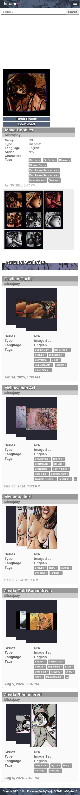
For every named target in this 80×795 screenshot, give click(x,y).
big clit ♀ (40, 666)
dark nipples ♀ (61, 469)
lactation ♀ (65, 479)
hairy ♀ (53, 567)
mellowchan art (19, 387)
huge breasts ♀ (44, 365)
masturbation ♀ (37, 180)
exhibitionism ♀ (59, 474)
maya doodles (19, 130)
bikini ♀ (69, 666)
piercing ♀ (40, 770)
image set (42, 341)
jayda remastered (23, 694)
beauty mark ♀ (43, 349)
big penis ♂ (49, 160)
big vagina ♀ (42, 360)
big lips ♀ (35, 160)
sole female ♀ (43, 370)
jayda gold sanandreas (28, 590)
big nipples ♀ (56, 355)
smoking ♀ (55, 770)
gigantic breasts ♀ (45, 479)
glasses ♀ (57, 671)
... (75, 479)
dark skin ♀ (41, 474)
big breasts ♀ (62, 349)
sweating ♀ (41, 573)
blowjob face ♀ (37, 165)
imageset (35, 144)
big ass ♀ (58, 458)
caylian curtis (18, 278)
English (34, 148)
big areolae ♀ (42, 458)
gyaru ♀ (70, 671)
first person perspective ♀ (44, 170)
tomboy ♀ (54, 180)
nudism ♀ (61, 365)
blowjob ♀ (64, 160)
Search (72, 11)
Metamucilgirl (17, 496)
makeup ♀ (65, 567)
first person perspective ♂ (44, 175)
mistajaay (13, 135)
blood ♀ (56, 360)
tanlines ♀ (56, 573)
